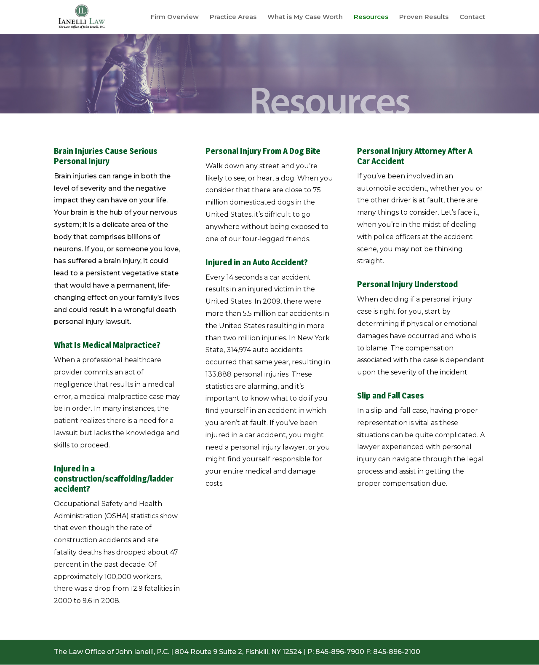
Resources (371, 17)
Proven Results (423, 17)
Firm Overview (175, 17)
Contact (472, 17)
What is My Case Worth (305, 17)
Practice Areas (233, 17)
